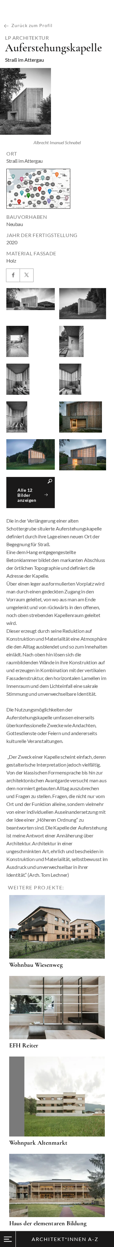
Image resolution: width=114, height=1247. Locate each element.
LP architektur (27, 37)
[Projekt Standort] (38, 188)
